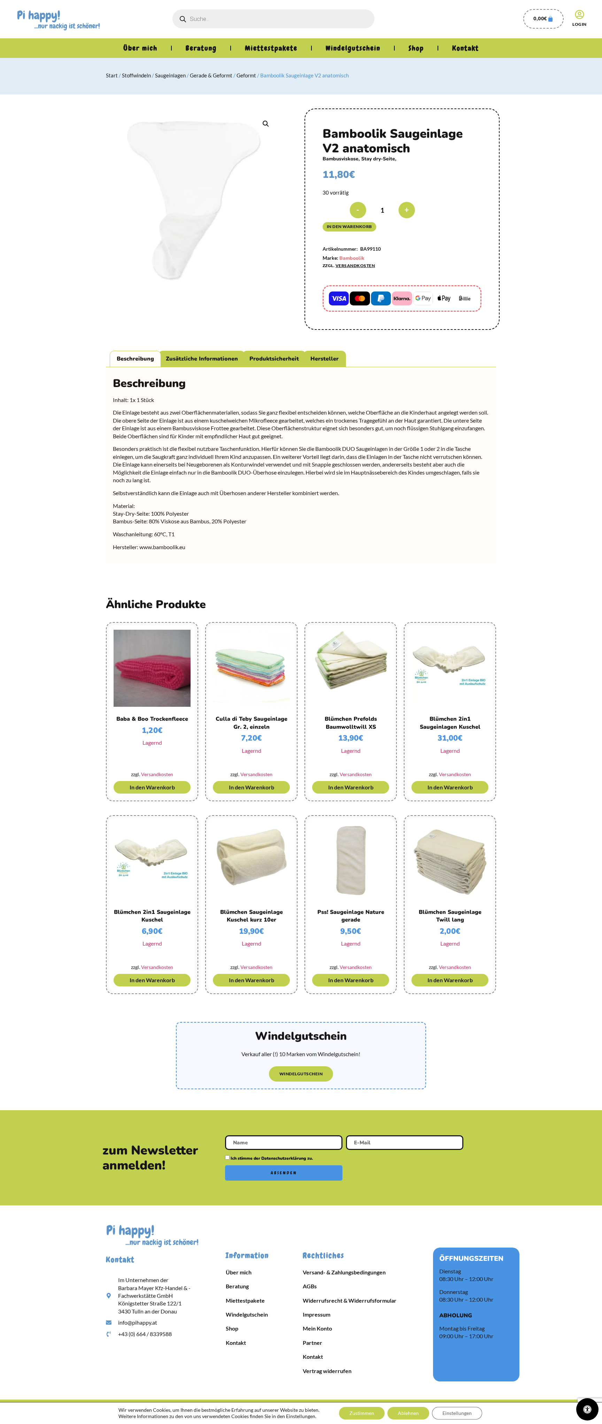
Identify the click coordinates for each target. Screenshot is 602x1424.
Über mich (140, 48)
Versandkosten (355, 265)
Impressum (316, 1314)
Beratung (201, 48)
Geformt (246, 75)
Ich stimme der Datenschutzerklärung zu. (272, 1158)
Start (112, 75)
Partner (312, 1342)
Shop (416, 48)
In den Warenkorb (349, 226)
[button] (266, 124)
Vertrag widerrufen (327, 1371)
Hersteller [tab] (324, 359)
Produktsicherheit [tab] (274, 359)
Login (579, 24)
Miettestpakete (271, 48)
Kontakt (465, 48)
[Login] (579, 14)
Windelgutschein (353, 48)
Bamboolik (351, 258)
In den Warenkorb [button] (152, 787)
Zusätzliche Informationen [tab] (202, 359)
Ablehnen (408, 1413)
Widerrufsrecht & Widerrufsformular (349, 1300)
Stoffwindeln (136, 75)
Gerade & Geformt (211, 75)
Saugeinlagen (170, 75)
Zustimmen (361, 1413)
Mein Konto (317, 1328)
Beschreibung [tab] (135, 359)
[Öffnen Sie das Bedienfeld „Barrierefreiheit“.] (587, 1409)
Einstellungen (457, 1413)
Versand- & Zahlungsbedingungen (344, 1272)
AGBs (310, 1286)
